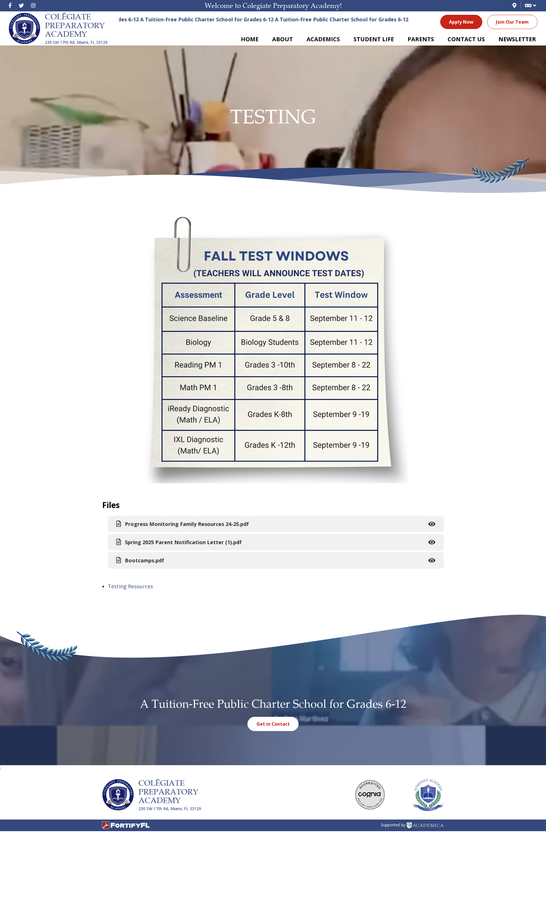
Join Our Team (512, 22)
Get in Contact (273, 724)
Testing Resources (130, 586)
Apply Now (461, 22)
